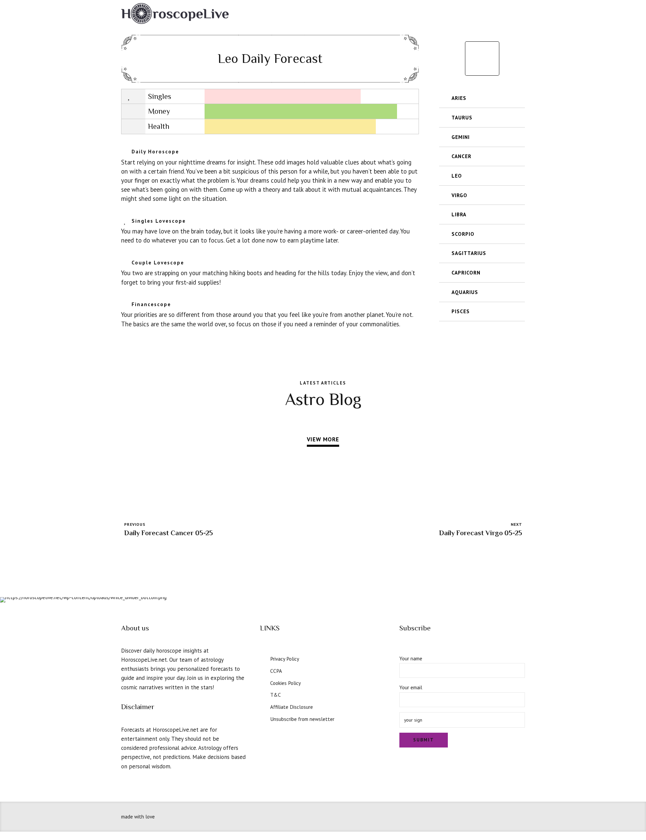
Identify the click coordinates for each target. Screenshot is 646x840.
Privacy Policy (284, 658)
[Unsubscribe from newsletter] (262, 718)
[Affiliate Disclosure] (262, 706)
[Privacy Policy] (262, 658)
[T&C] (262, 694)
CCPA (276, 670)
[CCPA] (262, 670)
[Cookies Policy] (262, 682)
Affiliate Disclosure (291, 706)
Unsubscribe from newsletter (302, 719)
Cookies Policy (285, 683)
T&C (275, 694)
